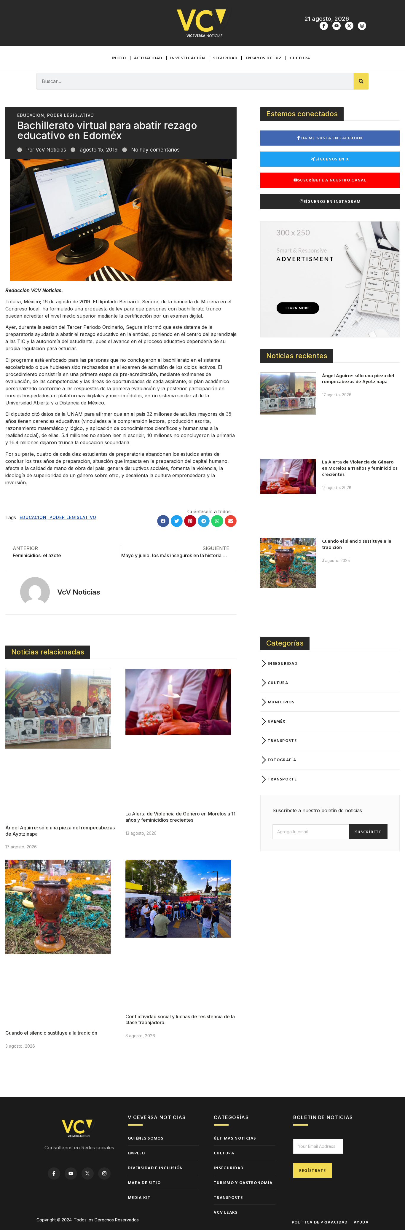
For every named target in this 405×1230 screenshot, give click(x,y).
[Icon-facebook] (324, 26)
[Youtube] (336, 26)
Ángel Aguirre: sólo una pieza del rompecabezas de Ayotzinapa (358, 378)
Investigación (187, 58)
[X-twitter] (349, 26)
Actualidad (148, 58)
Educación (30, 115)
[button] (163, 521)
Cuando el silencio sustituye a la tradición (51, 1033)
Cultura (300, 58)
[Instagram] (362, 26)
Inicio (119, 58)
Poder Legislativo (70, 115)
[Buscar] (361, 81)
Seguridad (225, 58)
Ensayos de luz (264, 58)
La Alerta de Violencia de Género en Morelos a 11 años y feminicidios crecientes (180, 817)
